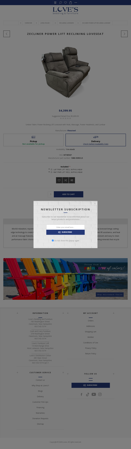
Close (94, 203)
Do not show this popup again (66, 240)
